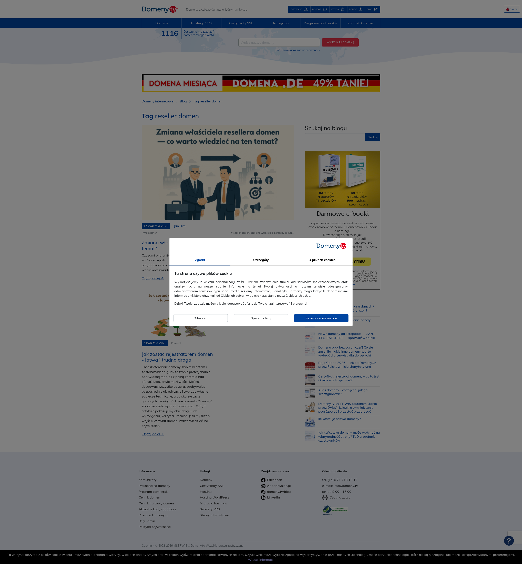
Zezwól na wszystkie (321, 318)
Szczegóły (261, 260)
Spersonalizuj (261, 318)
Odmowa (201, 318)
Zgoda (200, 260)
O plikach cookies (322, 260)
